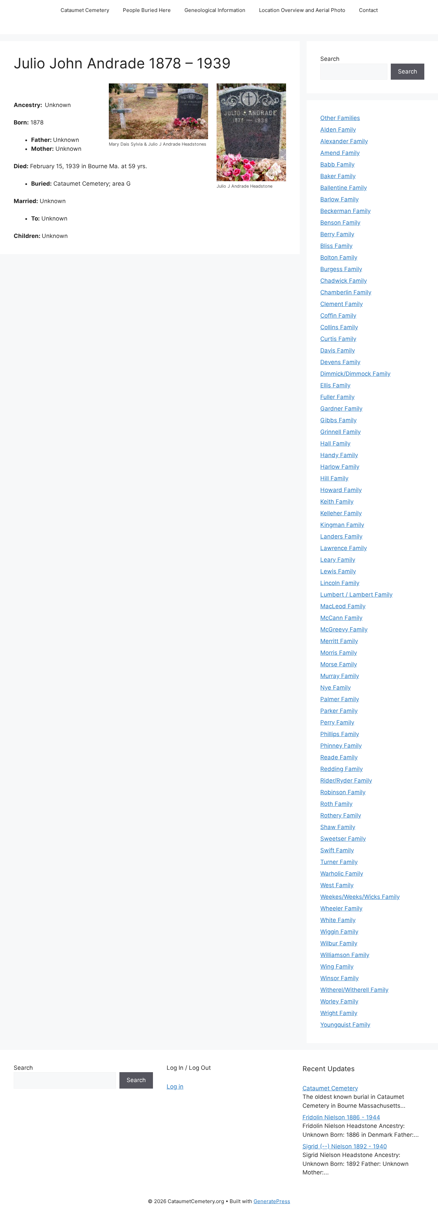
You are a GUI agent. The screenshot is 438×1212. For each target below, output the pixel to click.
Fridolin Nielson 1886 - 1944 (341, 1117)
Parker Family (339, 710)
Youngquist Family (345, 1024)
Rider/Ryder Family (346, 780)
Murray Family (339, 675)
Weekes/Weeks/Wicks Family (360, 896)
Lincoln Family (339, 583)
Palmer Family (339, 699)
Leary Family (337, 559)
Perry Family (337, 722)
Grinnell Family (340, 431)
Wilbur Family (338, 943)
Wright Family (338, 1013)
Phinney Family (341, 745)
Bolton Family (338, 257)
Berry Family (337, 234)
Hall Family (335, 443)
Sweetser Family (343, 838)
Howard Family (341, 490)
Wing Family (336, 966)
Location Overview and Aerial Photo (302, 10)
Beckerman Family (345, 211)
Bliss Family (336, 245)
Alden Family (338, 129)
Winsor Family (339, 978)
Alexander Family (344, 141)
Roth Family (336, 803)
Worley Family (339, 1001)
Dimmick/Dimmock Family (355, 373)
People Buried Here (147, 10)
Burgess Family (341, 269)
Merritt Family (339, 641)
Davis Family (337, 350)
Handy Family (339, 455)
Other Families (340, 118)
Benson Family (340, 222)
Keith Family (336, 501)
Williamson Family (344, 954)
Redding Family (341, 768)
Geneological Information (214, 10)
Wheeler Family (341, 908)
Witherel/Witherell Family (354, 989)
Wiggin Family (339, 931)
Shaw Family (337, 827)
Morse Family (338, 664)
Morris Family (338, 652)
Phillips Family (339, 734)
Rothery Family (340, 815)
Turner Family (339, 861)
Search (329, 58)
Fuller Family (337, 397)
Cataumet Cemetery (85, 10)
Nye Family (335, 687)
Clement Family (341, 304)
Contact (368, 10)
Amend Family (340, 152)
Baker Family (338, 176)
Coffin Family (338, 315)
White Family (338, 920)
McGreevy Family (344, 629)
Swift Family (337, 850)
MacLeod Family (342, 606)
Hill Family (334, 478)
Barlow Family (339, 199)
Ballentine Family (343, 187)
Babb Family (337, 164)
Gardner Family (341, 408)
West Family (336, 885)
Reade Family (339, 757)
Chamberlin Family (345, 292)
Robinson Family (342, 792)
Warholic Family (341, 873)
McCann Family (341, 617)
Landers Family (341, 536)
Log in (175, 1086)
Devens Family (340, 362)
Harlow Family (339, 466)
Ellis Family (335, 385)
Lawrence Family (343, 548)
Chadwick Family (343, 280)
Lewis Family (338, 571)
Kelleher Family (341, 513)
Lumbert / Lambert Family (356, 594)
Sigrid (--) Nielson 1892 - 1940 (344, 1146)
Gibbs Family (338, 420)
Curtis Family (338, 338)
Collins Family (339, 327)
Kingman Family (342, 524)
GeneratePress (272, 1201)
